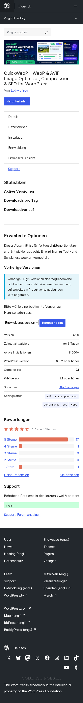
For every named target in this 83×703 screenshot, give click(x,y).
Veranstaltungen (55, 581)
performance (51, 404)
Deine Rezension (16, 475)
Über (7, 539)
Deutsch (19, 648)
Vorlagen (50, 561)
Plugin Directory (14, 18)
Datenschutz (13, 561)
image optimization (66, 396)
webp (74, 404)
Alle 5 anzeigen (69, 387)
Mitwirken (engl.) (56, 574)
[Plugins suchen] (47, 32)
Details (13, 117)
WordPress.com (17, 608)
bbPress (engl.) (17, 623)
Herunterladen (17, 101)
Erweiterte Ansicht (21, 158)
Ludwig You (19, 90)
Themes (49, 547)
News (8, 547)
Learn (8, 574)
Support (14, 169)
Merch (50, 595)
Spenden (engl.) (57, 588)
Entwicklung (17, 148)
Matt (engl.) (15, 616)
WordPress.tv (16, 595)
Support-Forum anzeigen (22, 515)
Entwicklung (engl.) (18, 588)
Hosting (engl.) (15, 554)
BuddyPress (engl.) (20, 630)
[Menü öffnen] (76, 6)
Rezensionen (17, 127)
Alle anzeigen (69, 475)
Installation (16, 137)
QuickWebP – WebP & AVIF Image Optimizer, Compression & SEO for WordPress (37, 78)
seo (65, 404)
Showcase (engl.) (56, 539)
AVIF (48, 396)
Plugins (49, 554)
